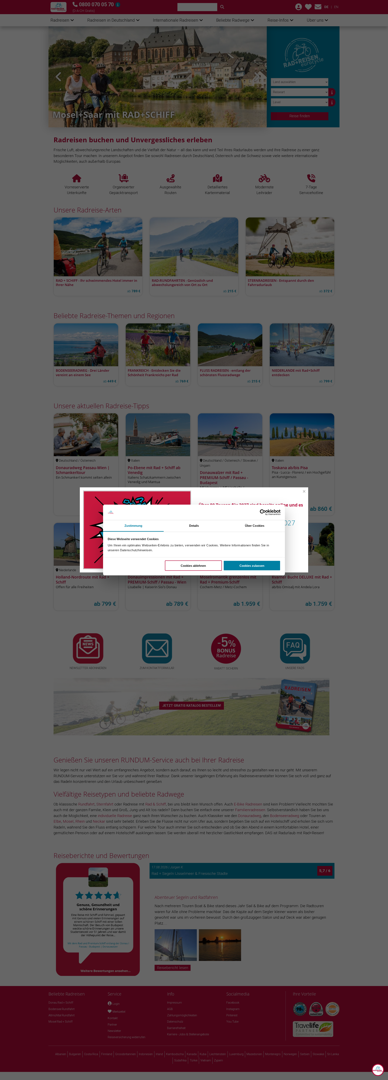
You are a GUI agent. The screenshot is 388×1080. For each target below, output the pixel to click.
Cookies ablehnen (193, 565)
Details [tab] (194, 525)
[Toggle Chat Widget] (378, 1070)
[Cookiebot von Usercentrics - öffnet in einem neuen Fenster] (262, 512)
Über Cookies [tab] (254, 525)
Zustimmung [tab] (133, 525)
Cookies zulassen (251, 565)
